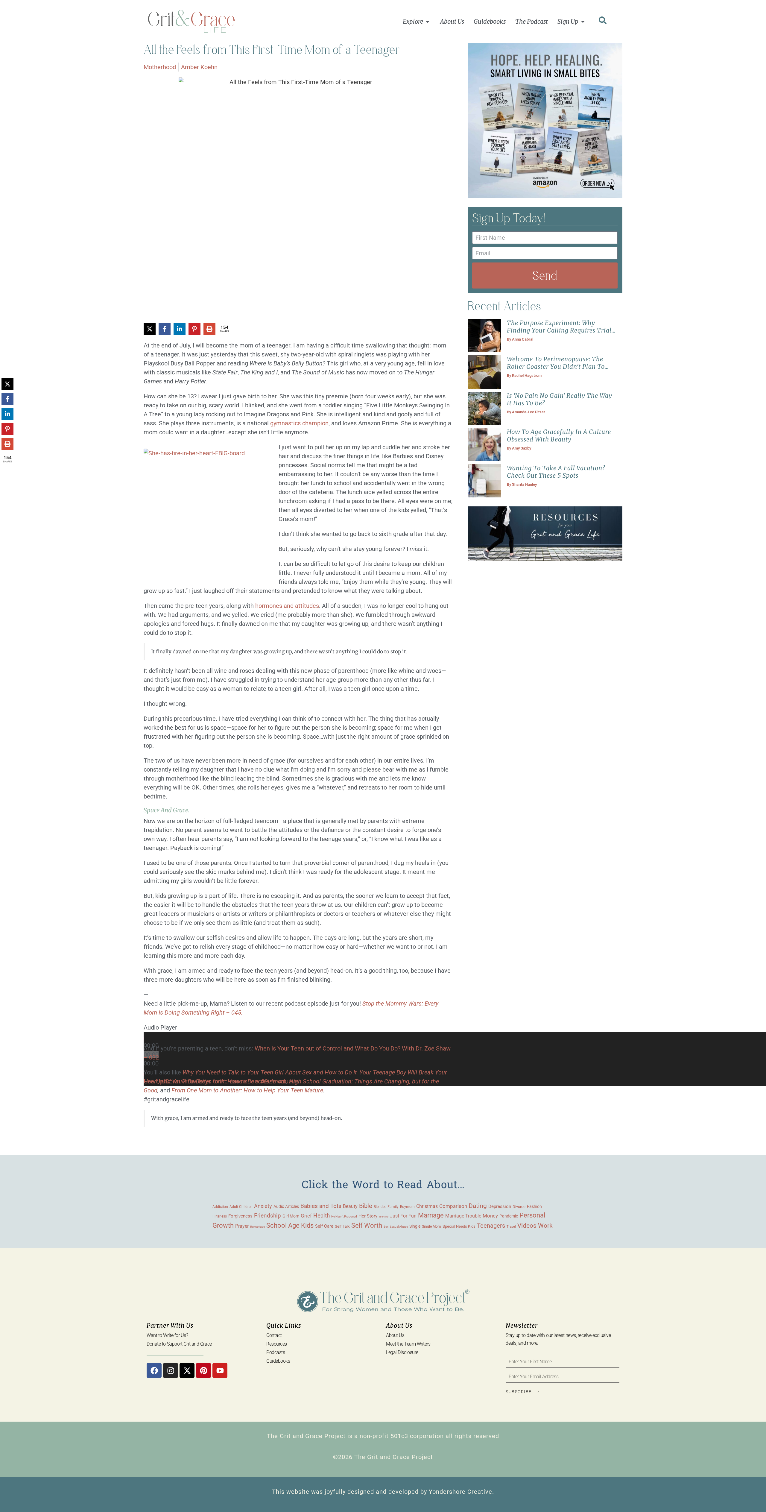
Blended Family (386, 1207)
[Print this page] (209, 329)
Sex (386, 1227)
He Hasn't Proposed (344, 1216)
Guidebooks (278, 1361)
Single (414, 1226)
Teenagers (491, 1225)
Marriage (431, 1215)
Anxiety (263, 1206)
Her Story (367, 1216)
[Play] (147, 1038)
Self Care (324, 1226)
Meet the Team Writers (408, 1344)
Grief (306, 1216)
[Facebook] (154, 1370)
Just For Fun (403, 1216)
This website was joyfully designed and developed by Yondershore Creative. (383, 1491)
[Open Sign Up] (583, 21)
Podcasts (275, 1352)
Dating (478, 1205)
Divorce (519, 1206)
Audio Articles (286, 1206)
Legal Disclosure (402, 1352)
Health (321, 1215)
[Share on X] (150, 329)
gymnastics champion (299, 423)
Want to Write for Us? (167, 1335)
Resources (276, 1344)
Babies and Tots (320, 1206)
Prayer (242, 1226)
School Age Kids (290, 1225)
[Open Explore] (428, 21)
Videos (526, 1225)
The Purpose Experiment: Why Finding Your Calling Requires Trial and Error (559, 330)
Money (490, 1216)
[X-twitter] (187, 1370)
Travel (511, 1226)
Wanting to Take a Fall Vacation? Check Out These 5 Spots (556, 471)
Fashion (534, 1206)
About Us (395, 1335)
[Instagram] (170, 1370)
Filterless (219, 1216)
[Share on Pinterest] (194, 329)
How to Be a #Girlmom (256, 1081)
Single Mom (431, 1226)
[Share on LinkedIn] (180, 329)
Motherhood (160, 67)
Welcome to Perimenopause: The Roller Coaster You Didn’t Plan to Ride (556, 366)
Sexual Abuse (399, 1226)
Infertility (383, 1216)
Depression (499, 1206)
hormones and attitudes (287, 605)
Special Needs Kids (459, 1226)
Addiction (220, 1207)
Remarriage (257, 1226)
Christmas (427, 1206)
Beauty (350, 1206)
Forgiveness (240, 1216)
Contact (274, 1335)
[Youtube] (219, 1370)
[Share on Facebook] (165, 329)
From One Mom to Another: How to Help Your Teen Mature (247, 1090)
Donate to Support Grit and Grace (179, 1344)
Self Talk (342, 1226)
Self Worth (366, 1225)
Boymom (407, 1207)
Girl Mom (290, 1216)
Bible (365, 1205)
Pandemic (508, 1216)
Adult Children (241, 1206)
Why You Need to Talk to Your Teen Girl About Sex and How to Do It (270, 1072)
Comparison (453, 1206)
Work (545, 1225)
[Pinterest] (203, 1370)
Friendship (267, 1215)
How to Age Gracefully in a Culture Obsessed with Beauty (559, 435)
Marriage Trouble (463, 1216)
